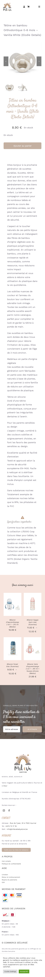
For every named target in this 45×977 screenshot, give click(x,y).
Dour (5, 786)
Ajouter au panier (22, 145)
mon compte (6, 861)
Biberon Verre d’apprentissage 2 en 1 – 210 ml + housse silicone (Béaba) (32, 668)
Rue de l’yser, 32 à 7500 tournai (23, 823)
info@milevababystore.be (17, 829)
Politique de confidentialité (11, 864)
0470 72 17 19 (11, 826)
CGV (3, 882)
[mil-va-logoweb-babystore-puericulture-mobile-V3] (7, 3)
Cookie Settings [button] (10, 971)
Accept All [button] (24, 971)
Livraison (5, 874)
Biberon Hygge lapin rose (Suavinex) (32, 622)
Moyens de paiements (9, 880)
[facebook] (9, 810)
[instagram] (4, 810)
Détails (12, 607)
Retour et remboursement (11, 877)
